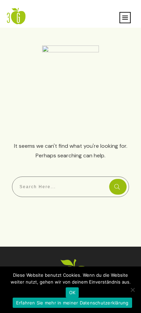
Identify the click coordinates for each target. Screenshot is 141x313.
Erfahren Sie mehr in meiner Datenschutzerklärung (72, 302)
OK (72, 292)
